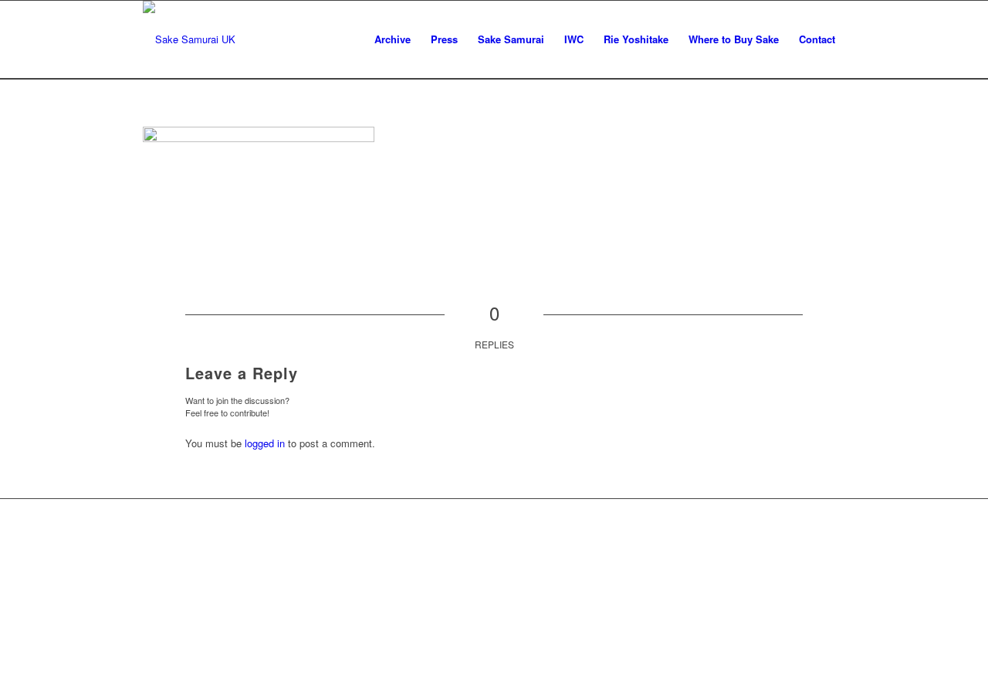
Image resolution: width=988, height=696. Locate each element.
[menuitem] (392, 39)
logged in (265, 443)
